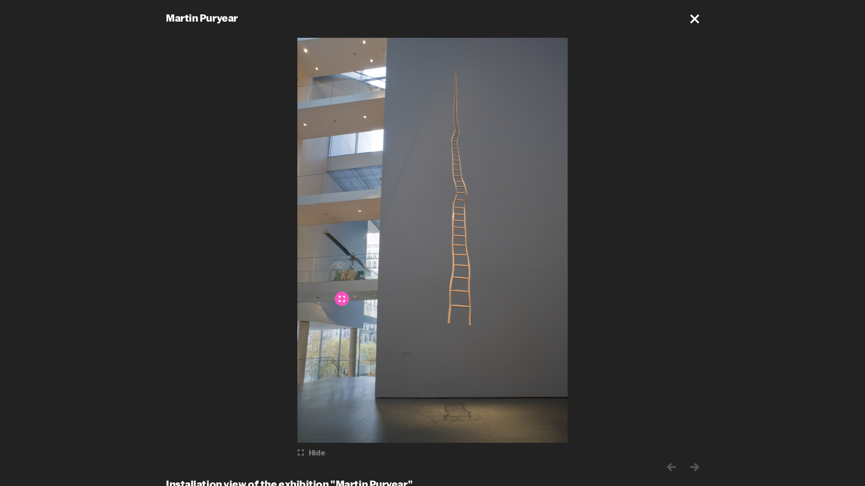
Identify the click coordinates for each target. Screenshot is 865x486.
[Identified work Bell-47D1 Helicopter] (342, 299)
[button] (695, 19)
